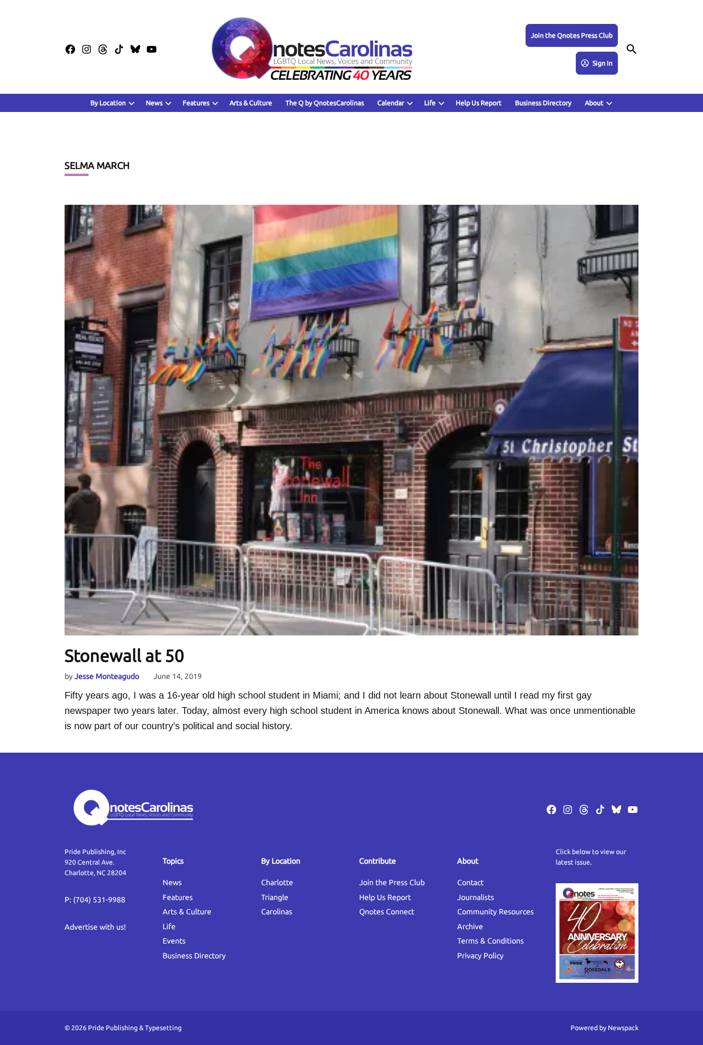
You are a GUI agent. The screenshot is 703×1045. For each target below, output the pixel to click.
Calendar (390, 103)
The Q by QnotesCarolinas (325, 103)
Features (178, 897)
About (594, 103)
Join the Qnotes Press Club (572, 35)
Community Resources (495, 911)
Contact (470, 882)
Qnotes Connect (386, 911)
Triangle (274, 897)
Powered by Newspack (604, 1028)
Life (430, 103)
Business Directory (543, 103)
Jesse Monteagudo (107, 676)
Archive (470, 926)
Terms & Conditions (490, 940)
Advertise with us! (95, 927)
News (154, 103)
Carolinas (276, 911)
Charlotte (277, 882)
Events (174, 940)
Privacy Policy (480, 955)
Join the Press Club (392, 882)
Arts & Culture (251, 103)
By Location (108, 103)
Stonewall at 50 (124, 655)
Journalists (475, 897)
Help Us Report (479, 103)
